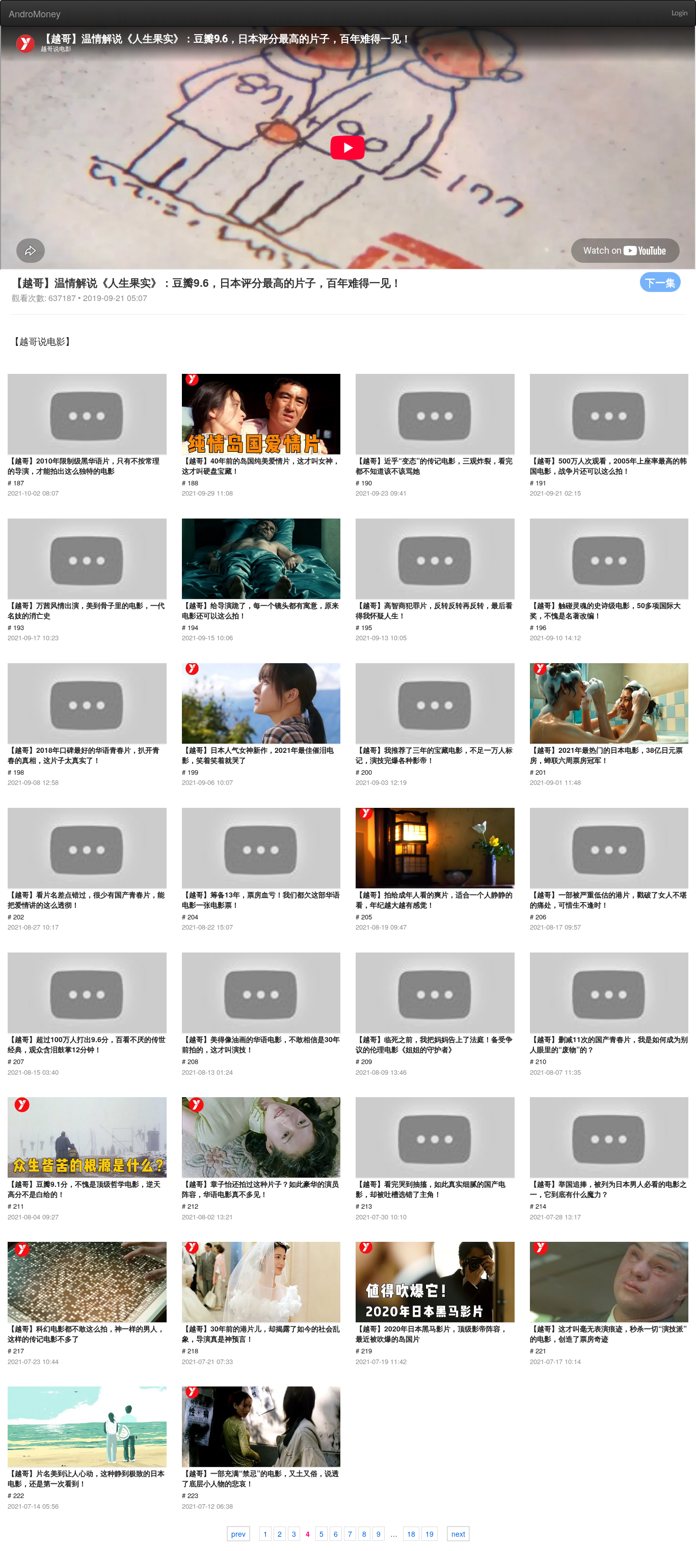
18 (411, 1534)
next (458, 1534)
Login (680, 13)
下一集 (660, 282)
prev (238, 1534)
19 (429, 1534)
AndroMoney (35, 13)
